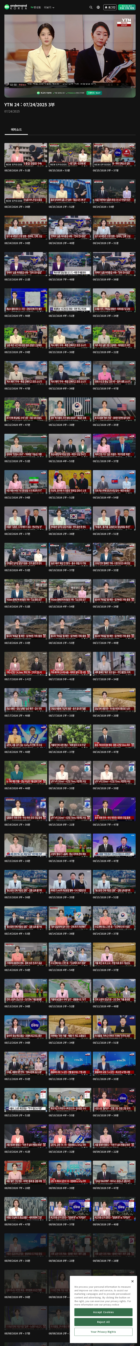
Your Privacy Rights (103, 1331)
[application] (70, 51)
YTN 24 (11, 104)
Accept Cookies (103, 1312)
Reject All (103, 1322)
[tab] (16, 130)
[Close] (133, 1281)
